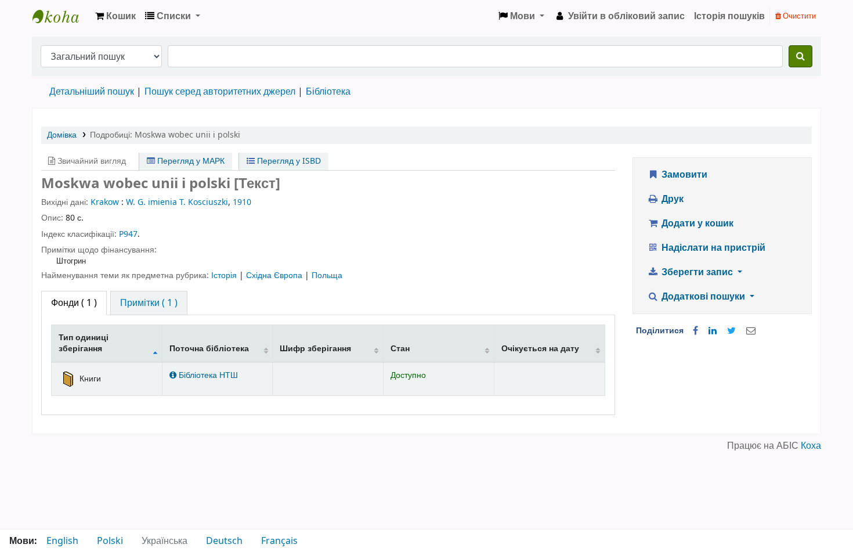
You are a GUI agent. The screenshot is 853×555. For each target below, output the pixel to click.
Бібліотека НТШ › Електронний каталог (61, 16)
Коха (811, 446)
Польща (327, 275)
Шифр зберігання (315, 349)
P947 (128, 234)
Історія (225, 275)
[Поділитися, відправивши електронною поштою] (751, 331)
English (62, 541)
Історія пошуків (729, 16)
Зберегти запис (697, 272)
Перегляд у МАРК (190, 161)
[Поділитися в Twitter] (731, 331)
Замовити (683, 175)
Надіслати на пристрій (712, 248)
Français (279, 541)
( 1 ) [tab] (74, 303)
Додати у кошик (696, 223)
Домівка (62, 135)
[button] (115, 16)
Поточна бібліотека (209, 349)
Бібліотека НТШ (207, 375)
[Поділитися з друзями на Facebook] (695, 331)
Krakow (105, 202)
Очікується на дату (540, 349)
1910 (242, 202)
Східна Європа (275, 275)
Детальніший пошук (91, 92)
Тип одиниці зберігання (84, 343)
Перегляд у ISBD (288, 161)
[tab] (148, 303)
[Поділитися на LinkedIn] (712, 331)
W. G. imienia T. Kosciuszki (177, 202)
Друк (671, 199)
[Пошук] (800, 56)
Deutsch (224, 541)
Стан (400, 349)
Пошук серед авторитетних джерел (219, 92)
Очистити (798, 15)
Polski (110, 541)
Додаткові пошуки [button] (703, 297)
